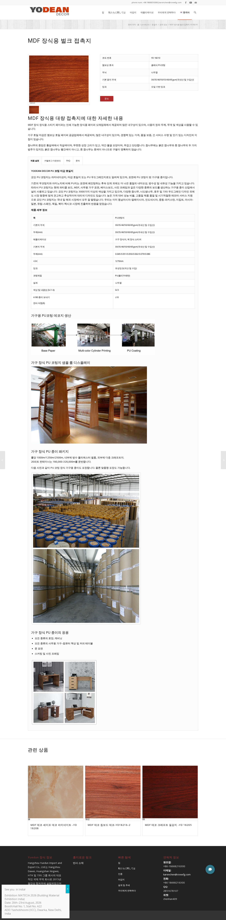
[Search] (195, 12)
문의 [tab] (78, 160)
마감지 (121, 879)
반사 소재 (78, 862)
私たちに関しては (126, 868)
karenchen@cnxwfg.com (170, 2)
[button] (210, 869)
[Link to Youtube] (190, 2)
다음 (193, 788)
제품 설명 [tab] (35, 160)
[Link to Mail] (195, 2)
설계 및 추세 (124, 885)
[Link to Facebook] (185, 2)
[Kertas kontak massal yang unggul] (59, 79)
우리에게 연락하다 (127, 890)
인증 (120, 873)
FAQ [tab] (68, 160)
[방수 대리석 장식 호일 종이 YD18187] (223, 460)
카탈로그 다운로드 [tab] (53, 160)
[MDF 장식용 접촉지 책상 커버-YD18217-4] (2, 460)
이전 (33, 788)
